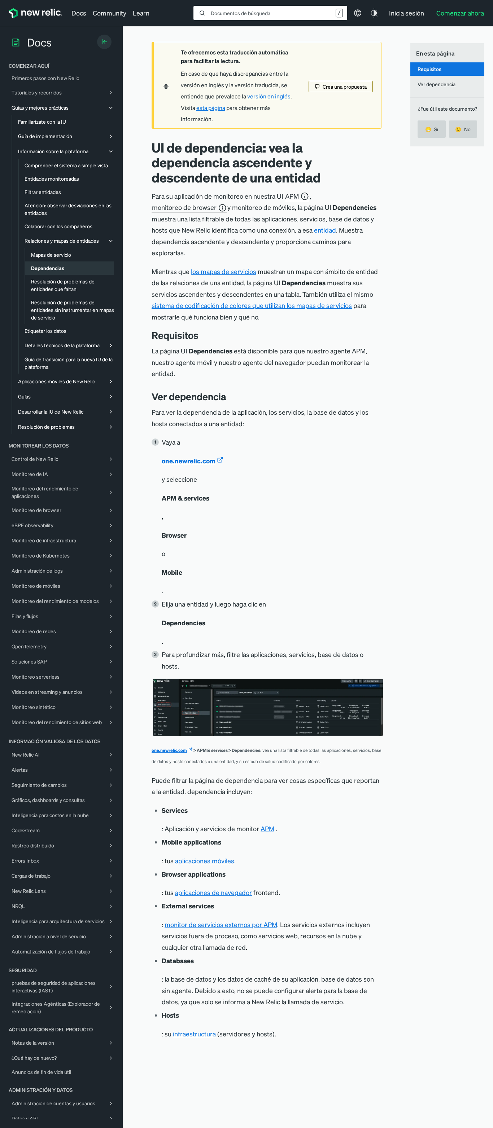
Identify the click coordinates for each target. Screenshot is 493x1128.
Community (109, 13)
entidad (325, 230)
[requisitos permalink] (202, 335)
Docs (78, 13)
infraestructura (194, 1034)
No (463, 129)
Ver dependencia (436, 84)
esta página (210, 107)
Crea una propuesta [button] (345, 86)
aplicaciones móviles (204, 860)
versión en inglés (269, 96)
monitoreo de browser (184, 207)
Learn (141, 13)
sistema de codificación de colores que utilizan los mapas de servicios (252, 305)
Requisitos (429, 69)
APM (292, 196)
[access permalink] (231, 396)
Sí (431, 129)
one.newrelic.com (188, 461)
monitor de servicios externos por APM (221, 924)
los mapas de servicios (223, 271)
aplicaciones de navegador (213, 892)
